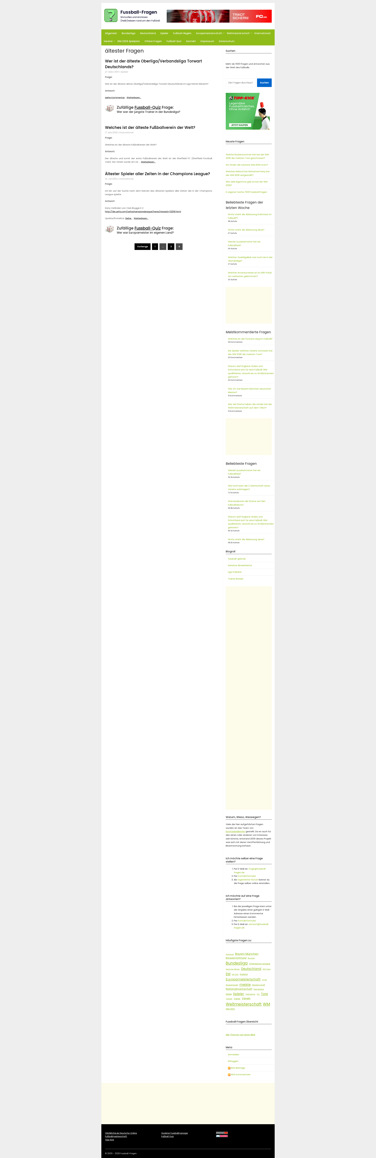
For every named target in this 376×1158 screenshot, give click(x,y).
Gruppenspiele (232, 985)
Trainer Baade (235, 578)
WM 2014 (230, 1009)
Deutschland (148, 33)
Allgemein (111, 33)
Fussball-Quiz (148, 107)
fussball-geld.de (237, 558)
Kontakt (191, 41)
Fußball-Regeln (182, 33)
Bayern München (246, 954)
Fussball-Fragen (138, 12)
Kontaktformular (247, 875)
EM (228, 974)
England (244, 974)
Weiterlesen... (134, 97)
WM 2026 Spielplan (128, 41)
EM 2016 (235, 974)
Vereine (108, 41)
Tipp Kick (109, 1139)
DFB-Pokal (267, 969)
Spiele (229, 994)
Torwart (229, 999)
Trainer (237, 998)
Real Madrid (259, 989)
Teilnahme (250, 994)
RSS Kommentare (240, 1074)
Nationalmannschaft (239, 989)
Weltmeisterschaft (238, 33)
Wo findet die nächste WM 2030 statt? (247, 164)
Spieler (164, 33)
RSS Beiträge (238, 1067)
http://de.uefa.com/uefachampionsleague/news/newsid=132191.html (143, 211)
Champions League (259, 963)
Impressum (207, 41)
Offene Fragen (153, 41)
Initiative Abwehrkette (240, 565)
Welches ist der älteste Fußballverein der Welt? (150, 127)
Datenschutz (227, 41)
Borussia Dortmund (236, 957)
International (262, 33)
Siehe (128, 218)
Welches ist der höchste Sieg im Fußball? (250, 338)
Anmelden (233, 1054)
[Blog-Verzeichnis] (222, 1136)
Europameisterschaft (209, 33)
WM (266, 1004)
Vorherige (142, 246)
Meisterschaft (258, 985)
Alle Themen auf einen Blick (240, 1034)
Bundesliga (128, 33)
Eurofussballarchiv (235, 831)
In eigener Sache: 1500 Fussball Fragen (246, 192)
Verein (246, 998)
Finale (264, 980)
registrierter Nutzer (247, 879)
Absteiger (230, 954)
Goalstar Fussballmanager (174, 1133)
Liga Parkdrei (234, 571)
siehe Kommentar (115, 97)
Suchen (264, 82)
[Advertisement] (249, 305)
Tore (264, 994)
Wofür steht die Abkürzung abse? (246, 229)
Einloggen (233, 1061)
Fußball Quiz (174, 41)
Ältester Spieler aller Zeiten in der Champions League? (157, 173)
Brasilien (251, 958)
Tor (258, 994)
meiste (245, 984)
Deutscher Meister (233, 969)
